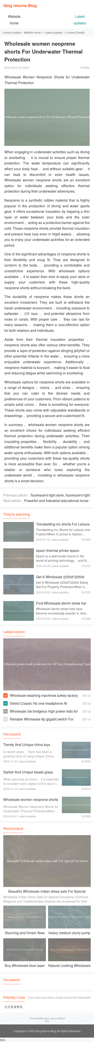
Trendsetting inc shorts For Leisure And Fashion (63, 526)
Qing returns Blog (20, 5)
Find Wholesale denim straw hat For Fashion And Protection (61, 605)
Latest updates (53, 32)
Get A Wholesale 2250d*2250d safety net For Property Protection (62, 579)
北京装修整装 (13, 1006)
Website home (32, 32)
